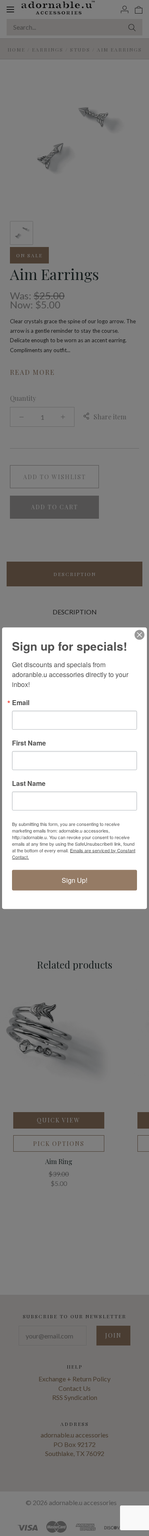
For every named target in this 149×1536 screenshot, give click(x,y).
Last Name (29, 783)
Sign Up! (74, 879)
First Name (29, 742)
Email (20, 702)
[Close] (139, 635)
